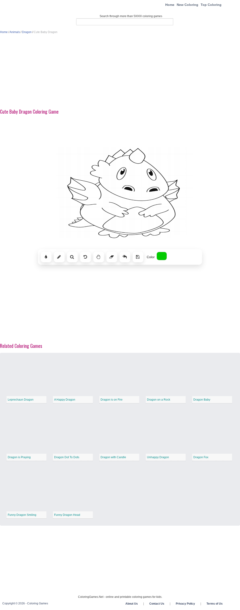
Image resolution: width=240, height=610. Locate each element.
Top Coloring (211, 5)
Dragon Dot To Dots (66, 457)
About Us (131, 603)
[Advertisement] (120, 71)
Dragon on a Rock (158, 399)
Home (169, 5)
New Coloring (187, 5)
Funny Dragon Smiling (22, 515)
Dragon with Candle (113, 457)
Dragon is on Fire (112, 399)
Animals (15, 32)
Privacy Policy (185, 603)
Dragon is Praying (19, 457)
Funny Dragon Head (67, 515)
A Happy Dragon (64, 399)
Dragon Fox (200, 457)
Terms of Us (214, 603)
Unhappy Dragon (158, 457)
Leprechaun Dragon (21, 399)
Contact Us (156, 603)
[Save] (138, 257)
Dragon (27, 32)
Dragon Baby (201, 399)
